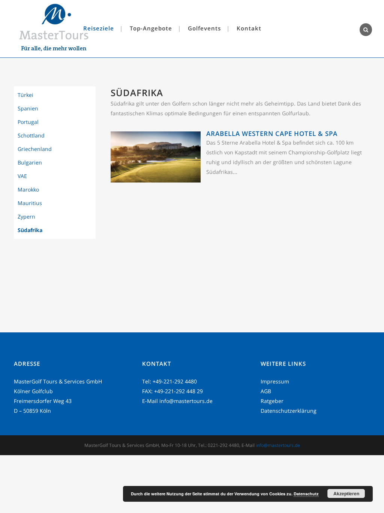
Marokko (28, 189)
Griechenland (35, 148)
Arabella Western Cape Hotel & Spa (272, 133)
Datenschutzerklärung (288, 410)
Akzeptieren (346, 493)
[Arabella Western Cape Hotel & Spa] (156, 180)
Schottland (31, 135)
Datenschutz (306, 493)
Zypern (26, 216)
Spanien (28, 108)
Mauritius (30, 203)
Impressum (275, 381)
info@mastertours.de (186, 400)
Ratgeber (272, 400)
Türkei (25, 94)
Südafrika (30, 230)
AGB (266, 391)
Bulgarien (30, 162)
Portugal (28, 121)
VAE (22, 176)
